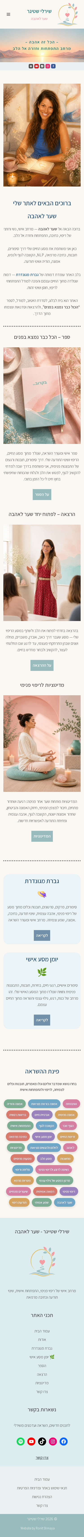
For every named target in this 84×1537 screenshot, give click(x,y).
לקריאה (42, 935)
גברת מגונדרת (27, 274)
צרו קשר (42, 1391)
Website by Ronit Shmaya (38, 1528)
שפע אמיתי (42, 1202)
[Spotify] (21, 1441)
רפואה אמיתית (45, 1191)
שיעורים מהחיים (18, 1191)
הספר (42, 1365)
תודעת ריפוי (19, 1202)
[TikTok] (42, 1441)
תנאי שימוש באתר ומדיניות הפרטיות (42, 1487)
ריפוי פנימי (69, 1191)
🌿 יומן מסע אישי (42, 1356)
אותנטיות (71, 1104)
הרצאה (42, 1374)
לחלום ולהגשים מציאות (44, 1147)
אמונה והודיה (15, 1104)
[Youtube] (36, 66)
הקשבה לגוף (46, 1126)
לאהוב (70, 1147)
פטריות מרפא (22, 1180)
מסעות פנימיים (23, 1158)
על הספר (42, 494)
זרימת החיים (67, 1136)
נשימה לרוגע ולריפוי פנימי (54, 1169)
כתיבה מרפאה (18, 1136)
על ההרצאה (42, 665)
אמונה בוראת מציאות (44, 1104)
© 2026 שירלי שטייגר (42, 1518)
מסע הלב (46, 1158)
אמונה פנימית (66, 1115)
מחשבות (65, 1158)
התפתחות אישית (20, 1126)
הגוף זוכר (68, 1126)
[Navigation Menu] (8, 14)
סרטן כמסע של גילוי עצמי (54, 1180)
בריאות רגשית (17, 1115)
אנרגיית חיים (42, 1115)
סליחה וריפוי (22, 1169)
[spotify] (31, 66)
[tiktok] (42, 66)
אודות (42, 1339)
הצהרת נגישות (42, 1496)
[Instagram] (47, 66)
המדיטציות (42, 836)
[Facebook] (53, 66)
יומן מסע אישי (43, 1136)
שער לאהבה (64, 1202)
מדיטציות (16, 1147)
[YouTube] (31, 1441)
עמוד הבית (42, 1330)
